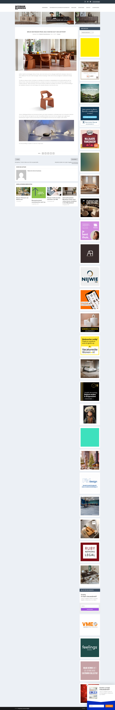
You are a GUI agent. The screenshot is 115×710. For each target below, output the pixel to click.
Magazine (73, 7)
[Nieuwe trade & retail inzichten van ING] (54, 191)
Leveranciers (95, 7)
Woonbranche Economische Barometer (59, 7)
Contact (88, 7)
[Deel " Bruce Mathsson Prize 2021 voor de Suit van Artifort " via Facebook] (43, 153)
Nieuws (58, 34)
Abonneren (45, 7)
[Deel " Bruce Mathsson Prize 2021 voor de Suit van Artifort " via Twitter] (45, 153)
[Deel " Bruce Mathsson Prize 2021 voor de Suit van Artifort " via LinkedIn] (48, 153)
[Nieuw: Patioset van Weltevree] (23, 191)
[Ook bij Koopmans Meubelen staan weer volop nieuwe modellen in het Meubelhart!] (70, 191)
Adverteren (81, 7)
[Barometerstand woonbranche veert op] (39, 192)
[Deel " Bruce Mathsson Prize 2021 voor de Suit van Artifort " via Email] (51, 153)
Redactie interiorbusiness (44, 34)
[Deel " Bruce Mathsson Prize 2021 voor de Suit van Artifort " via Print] (53, 153)
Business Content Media (23, 708)
